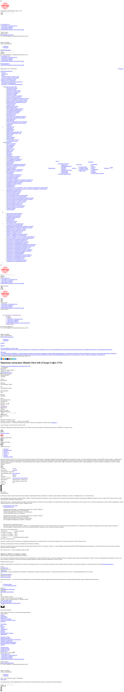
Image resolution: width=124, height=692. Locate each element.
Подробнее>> (54, 422)
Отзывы (5, 451)
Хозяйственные (61, 354)
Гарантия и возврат (8, 456)
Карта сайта (3, 679)
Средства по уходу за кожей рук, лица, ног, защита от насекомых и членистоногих (85, 354)
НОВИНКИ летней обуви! (7, 591)
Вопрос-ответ (4, 651)
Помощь (3, 644)
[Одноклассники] (3, 359)
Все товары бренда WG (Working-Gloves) (11, 603)
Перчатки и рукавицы (6, 618)
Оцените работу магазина (7, 633)
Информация (4, 634)
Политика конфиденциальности (8, 642)
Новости (3, 626)
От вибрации (105, 353)
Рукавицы (23, 353)
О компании (4, 624)
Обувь (8, 349)
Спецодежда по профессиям (84, 349)
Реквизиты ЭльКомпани (6, 640)
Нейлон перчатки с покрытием (94, 353)
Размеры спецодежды (6, 638)
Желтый (14, 474)
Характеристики (7, 450)
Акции (2, 628)
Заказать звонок (10, 324)
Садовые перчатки (82, 353)
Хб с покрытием (5, 353)
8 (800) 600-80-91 (12, 29)
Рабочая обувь (4, 617)
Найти (2, 686)
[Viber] (9, 359)
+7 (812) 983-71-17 (5, 24)
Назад (9, 316)
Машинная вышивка (6, 577)
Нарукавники (56, 353)
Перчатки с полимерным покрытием (69, 353)
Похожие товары (7, 584)
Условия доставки (5, 648)
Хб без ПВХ (12, 353)
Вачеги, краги (18, 353)
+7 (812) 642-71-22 (7, 27)
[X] (7, 359)
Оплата (5, 454)
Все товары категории (6, 602)
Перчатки (14, 470)
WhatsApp (5, 47)
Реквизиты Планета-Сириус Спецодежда (11, 639)
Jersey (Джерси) (16, 473)
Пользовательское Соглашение (8, 643)
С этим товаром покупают (9, 585)
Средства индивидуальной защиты (18, 349)
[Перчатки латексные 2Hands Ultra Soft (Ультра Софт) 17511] (16, 366)
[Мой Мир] (5, 359)
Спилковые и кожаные (11, 354)
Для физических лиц (8, 507)
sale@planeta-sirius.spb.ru (7, 34)
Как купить (6, 452)
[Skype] (13, 359)
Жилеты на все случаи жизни (49, 349)
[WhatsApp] (11, 359)
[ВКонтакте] (1, 359)
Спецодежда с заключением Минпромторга (101, 349)
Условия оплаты (4, 647)
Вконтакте (6, 46)
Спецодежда (4, 349)
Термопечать (4, 570)
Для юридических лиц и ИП (10, 505)
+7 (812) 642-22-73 (6, 28)
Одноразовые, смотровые (32, 353)
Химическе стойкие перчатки (49, 354)
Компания (3, 621)
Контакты (3, 631)
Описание (5, 449)
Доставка (5, 455)
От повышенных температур (46, 353)
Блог (2, 625)
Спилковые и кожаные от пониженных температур (29, 354)
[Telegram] (15, 359)
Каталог (3, 615)
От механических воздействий (20, 478)
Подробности (4, 406)
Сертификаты (4, 629)
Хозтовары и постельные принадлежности (66, 349)
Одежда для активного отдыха (34, 349)
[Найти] (2, 14)
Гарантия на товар (5, 637)
